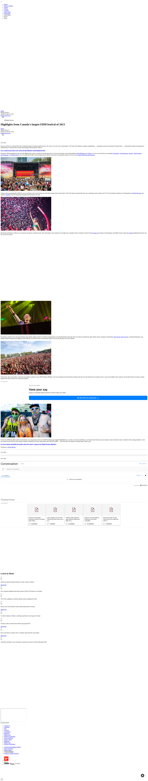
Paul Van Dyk (124, 337)
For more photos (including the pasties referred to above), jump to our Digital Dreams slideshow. (29, 444)
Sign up (144, 463)
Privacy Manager (9, 752)
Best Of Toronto (8, 6)
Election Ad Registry (9, 736)
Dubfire (8, 194)
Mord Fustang (138, 153)
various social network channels (86, 155)
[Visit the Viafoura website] (143, 493)
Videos (6, 7)
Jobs (5, 729)
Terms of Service (8, 738)
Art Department (123, 153)
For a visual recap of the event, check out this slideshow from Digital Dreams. (23, 150)
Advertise (6, 727)
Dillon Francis (15, 155)
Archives (6, 730)
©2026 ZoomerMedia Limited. (12, 747)
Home (5, 4)
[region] (74, 478)
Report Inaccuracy (6, 115)
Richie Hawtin (137, 193)
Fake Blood (115, 153)
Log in (140, 463)
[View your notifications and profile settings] (145, 475)
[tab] (5, 475)
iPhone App (7, 735)
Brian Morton (12, 447)
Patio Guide (7, 12)
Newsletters (7, 732)
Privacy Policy (8, 739)
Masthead (6, 733)
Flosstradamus (4, 155)
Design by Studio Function (11, 753)
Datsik (131, 233)
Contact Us (7, 725)
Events (6, 9)
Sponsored (3, 585)
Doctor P (131, 153)
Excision (94, 233)
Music (2, 111)
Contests (6, 10)
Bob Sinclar (117, 337)
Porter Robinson (80, 153)
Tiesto (89, 153)
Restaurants (7, 13)
